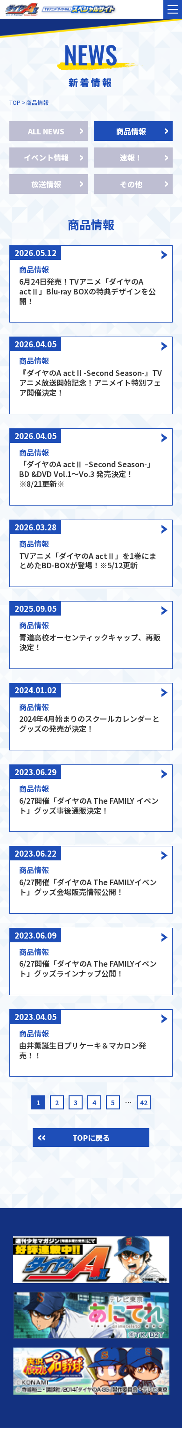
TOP (15, 102)
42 (143, 1102)
